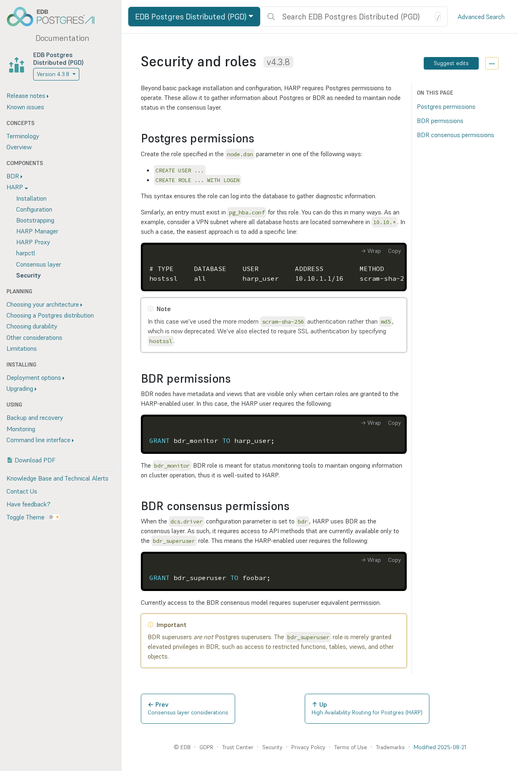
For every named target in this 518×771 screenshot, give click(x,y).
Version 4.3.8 (53, 74)
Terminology (22, 136)
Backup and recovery (34, 417)
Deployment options (33, 377)
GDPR (206, 747)
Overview (19, 147)
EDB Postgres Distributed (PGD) (58, 58)
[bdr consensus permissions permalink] (293, 506)
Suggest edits (451, 63)
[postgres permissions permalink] (258, 138)
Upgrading (19, 388)
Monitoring (20, 429)
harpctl (25, 253)
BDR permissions (440, 120)
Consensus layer (38, 264)
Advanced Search (481, 17)
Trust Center (237, 747)
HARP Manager (37, 231)
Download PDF (35, 460)
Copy (394, 250)
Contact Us (21, 491)
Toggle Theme (25, 517)
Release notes (25, 95)
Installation (31, 198)
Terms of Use (350, 747)
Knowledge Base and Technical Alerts (57, 478)
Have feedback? (28, 504)
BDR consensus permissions (455, 135)
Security (28, 275)
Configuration (34, 209)
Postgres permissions (446, 106)
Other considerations (34, 337)
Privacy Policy (308, 747)
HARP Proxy (33, 242)
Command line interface (38, 440)
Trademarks (390, 747)
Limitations (21, 348)
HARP (14, 187)
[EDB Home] (55, 16)
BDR (12, 176)
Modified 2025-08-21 (440, 747)
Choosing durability (31, 326)
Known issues (25, 107)
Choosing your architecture (42, 304)
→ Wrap (371, 250)
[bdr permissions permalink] (235, 379)
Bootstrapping (35, 220)
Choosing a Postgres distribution (50, 315)
